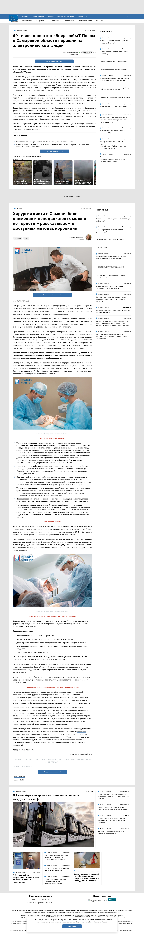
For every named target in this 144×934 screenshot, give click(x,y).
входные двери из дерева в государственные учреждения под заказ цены (111, 276)
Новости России (103, 227)
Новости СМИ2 (18, 159)
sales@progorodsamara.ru (40, 903)
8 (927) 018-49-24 (40, 899)
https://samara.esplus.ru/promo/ (26, 129)
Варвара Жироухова (76, 237)
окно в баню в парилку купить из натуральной (115, 97)
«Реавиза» (81, 731)
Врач (26, 238)
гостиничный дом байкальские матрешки (27, 156)
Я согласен (72, 926)
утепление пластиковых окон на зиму (110, 266)
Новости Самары (21, 30)
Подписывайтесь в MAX (54, 61)
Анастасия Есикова (70, 52)
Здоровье (19, 208)
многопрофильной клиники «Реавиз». (40, 374)
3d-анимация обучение (104, 239)
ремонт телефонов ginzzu (108, 61)
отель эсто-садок (19, 776)
